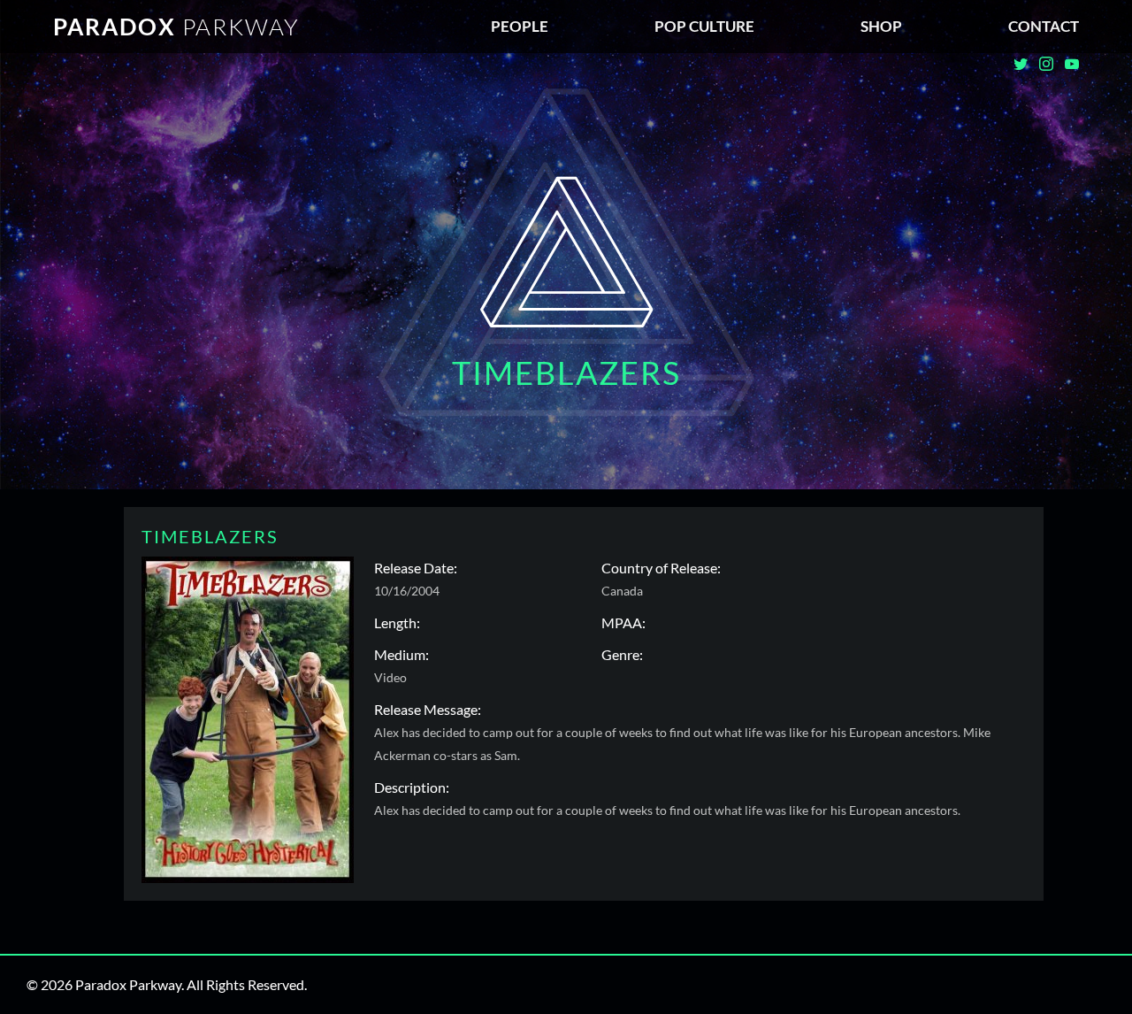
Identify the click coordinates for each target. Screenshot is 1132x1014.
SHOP (881, 26)
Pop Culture (704, 26)
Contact (1043, 26)
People (519, 26)
